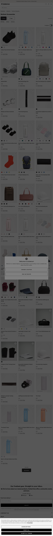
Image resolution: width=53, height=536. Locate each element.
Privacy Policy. (30, 522)
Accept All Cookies (26, 533)
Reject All (27, 530)
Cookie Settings (26, 526)
